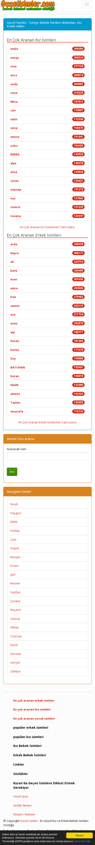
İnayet (14, 548)
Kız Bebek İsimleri (27, 746)
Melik (13, 522)
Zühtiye (15, 671)
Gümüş (15, 619)
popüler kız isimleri (28, 737)
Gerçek (15, 662)
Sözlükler (20, 774)
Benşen (15, 557)
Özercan (16, 636)
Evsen (14, 566)
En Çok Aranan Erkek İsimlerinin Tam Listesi (47, 422)
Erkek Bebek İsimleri (29, 755)
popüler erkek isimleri (30, 727)
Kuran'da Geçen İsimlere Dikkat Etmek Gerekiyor (44, 785)
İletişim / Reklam (24, 814)
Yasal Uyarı (20, 796)
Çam (13, 539)
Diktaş (14, 627)
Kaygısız (15, 513)
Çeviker (15, 601)
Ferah (14, 504)
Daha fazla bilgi (82, 841)
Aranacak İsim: (17, 449)
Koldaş (14, 531)
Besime (15, 583)
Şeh (12, 575)
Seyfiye (15, 592)
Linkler (18, 764)
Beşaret (15, 610)
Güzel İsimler (29, 821)
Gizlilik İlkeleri (22, 805)
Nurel (14, 645)
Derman (15, 654)
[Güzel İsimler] (28, 5)
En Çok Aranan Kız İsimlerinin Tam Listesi (47, 227)
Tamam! (80, 835)
